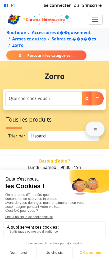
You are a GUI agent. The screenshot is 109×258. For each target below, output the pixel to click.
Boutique (16, 32)
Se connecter (57, 5)
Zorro (18, 45)
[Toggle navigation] (95, 19)
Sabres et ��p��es (74, 39)
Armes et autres (29, 39)
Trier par (16, 136)
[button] (95, 129)
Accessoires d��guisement (61, 32)
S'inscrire (92, 5)
